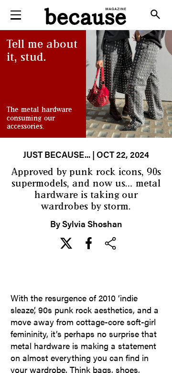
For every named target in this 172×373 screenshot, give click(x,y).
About (86, 73)
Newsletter (86, 50)
